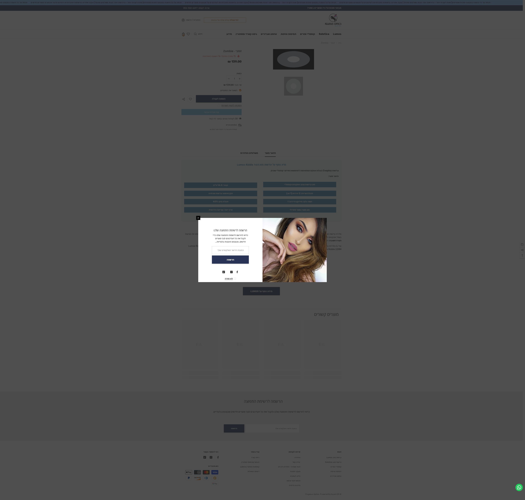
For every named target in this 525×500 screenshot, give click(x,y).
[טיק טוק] (224, 272)
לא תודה (229, 278)
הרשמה (230, 259)
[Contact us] (519, 487)
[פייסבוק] (237, 272)
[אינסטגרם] (231, 272)
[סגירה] (198, 218)
